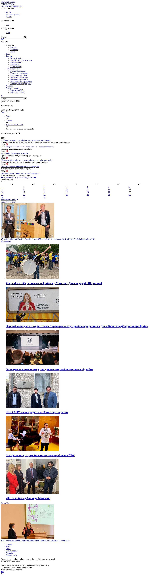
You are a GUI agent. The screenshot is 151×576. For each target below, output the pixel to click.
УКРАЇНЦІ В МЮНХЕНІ (11, 5)
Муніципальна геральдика (21, 82)
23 (44, 195)
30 (44, 197)
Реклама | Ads (11, 88)
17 (66, 192)
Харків (8, 12)
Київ (7, 25)
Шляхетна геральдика (19, 73)
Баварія (13, 48)
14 (2, 192)
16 (44, 192)
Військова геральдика (19, 77)
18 (88, 192)
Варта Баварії (15, 58)
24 (66, 195)
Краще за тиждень (8, 202)
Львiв (8, 33)
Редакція (9, 86)
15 (24, 192)
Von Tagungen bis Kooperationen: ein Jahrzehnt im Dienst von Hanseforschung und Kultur (35, 540)
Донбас (9, 17)
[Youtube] (2, 39)
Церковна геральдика (19, 79)
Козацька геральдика (18, 75)
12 (109, 189)
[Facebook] (3, 39)
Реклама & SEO (16, 90)
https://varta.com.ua (8, 2)
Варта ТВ (5, 503)
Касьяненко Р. (15, 67)
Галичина (14, 50)
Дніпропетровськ (13, 14)
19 (109, 192)
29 (24, 197)
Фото (8, 54)
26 (109, 195)
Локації (4, 112)
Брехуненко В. (16, 62)
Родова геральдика (17, 71)
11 (88, 189)
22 (24, 195)
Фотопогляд (6, 241)
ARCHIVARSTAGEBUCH (21, 60)
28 (2, 197)
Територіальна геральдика (20, 84)
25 (88, 195)
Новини (9, 544)
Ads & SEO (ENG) (17, 92)
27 (130, 195)
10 (66, 189)
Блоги (8, 56)
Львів (12, 52)
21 (2, 195)
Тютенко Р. (14, 65)
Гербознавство (11, 69)
